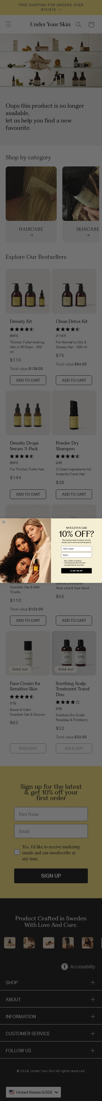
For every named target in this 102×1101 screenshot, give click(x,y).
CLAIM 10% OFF (76, 571)
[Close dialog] (3, 522)
